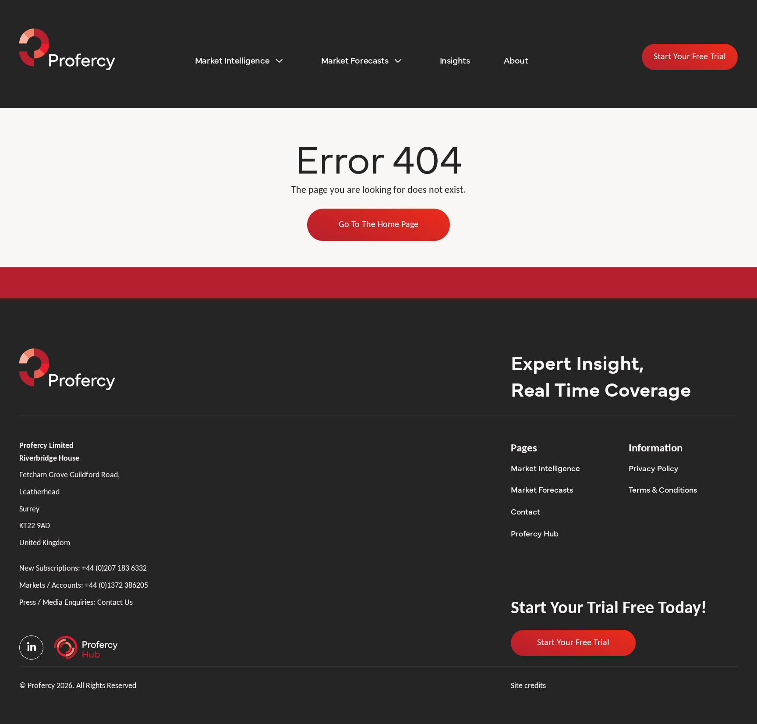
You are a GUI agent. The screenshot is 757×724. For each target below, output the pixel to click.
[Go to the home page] (67, 49)
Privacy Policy (654, 467)
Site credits (528, 686)
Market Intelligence (232, 60)
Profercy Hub (535, 533)
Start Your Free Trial (690, 57)
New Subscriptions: (83, 568)
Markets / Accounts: (83, 586)
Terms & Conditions (663, 489)
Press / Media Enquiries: (76, 603)
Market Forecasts (355, 60)
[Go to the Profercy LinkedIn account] (32, 647)
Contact (525, 511)
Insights (455, 60)
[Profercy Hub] (86, 647)
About (516, 60)
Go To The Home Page (378, 224)
